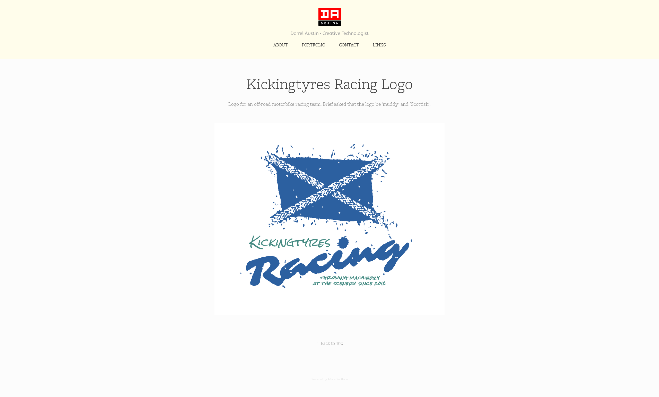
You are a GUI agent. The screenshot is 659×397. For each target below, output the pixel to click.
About (280, 45)
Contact (349, 45)
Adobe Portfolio (338, 379)
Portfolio (313, 45)
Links (379, 45)
